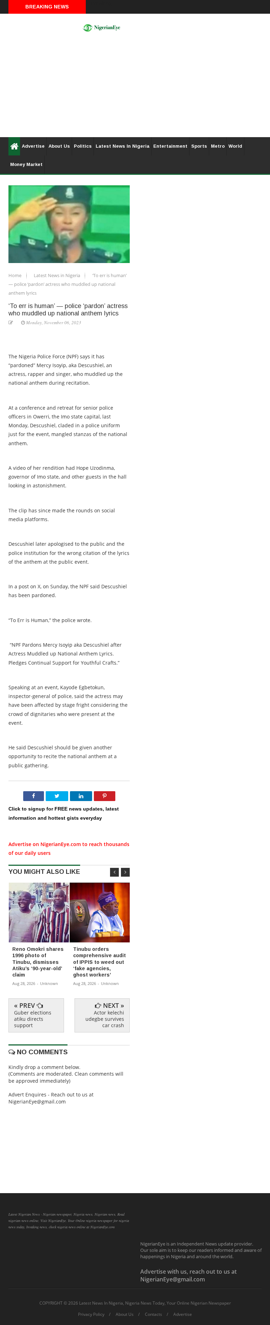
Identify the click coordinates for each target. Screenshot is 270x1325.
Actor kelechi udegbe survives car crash (104, 1019)
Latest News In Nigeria (122, 146)
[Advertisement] (135, 88)
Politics (83, 146)
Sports (199, 146)
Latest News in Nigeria (57, 275)
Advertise (33, 146)
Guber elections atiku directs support (32, 1019)
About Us (59, 146)
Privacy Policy (91, 1314)
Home (15, 275)
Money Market (26, 164)
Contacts (153, 1314)
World (235, 146)
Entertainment (170, 146)
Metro (218, 146)
